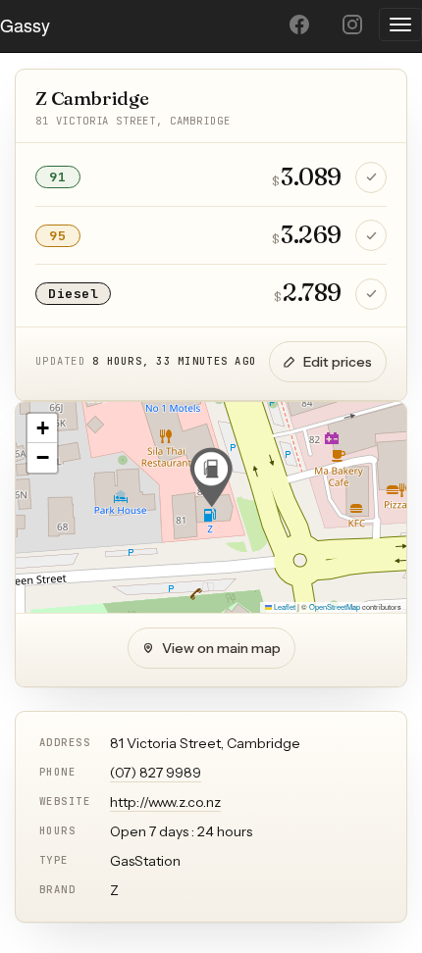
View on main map (221, 648)
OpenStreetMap (334, 606)
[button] (211, 477)
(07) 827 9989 (155, 772)
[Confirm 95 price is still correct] (371, 235)
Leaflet (283, 606)
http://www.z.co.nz (165, 802)
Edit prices (337, 362)
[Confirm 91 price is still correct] (371, 177)
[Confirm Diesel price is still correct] (371, 294)
